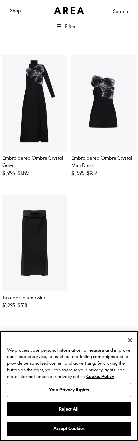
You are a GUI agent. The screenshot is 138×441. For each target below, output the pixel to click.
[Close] (130, 340)
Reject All (69, 409)
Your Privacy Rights (69, 390)
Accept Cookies (69, 428)
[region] (69, 386)
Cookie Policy (100, 376)
